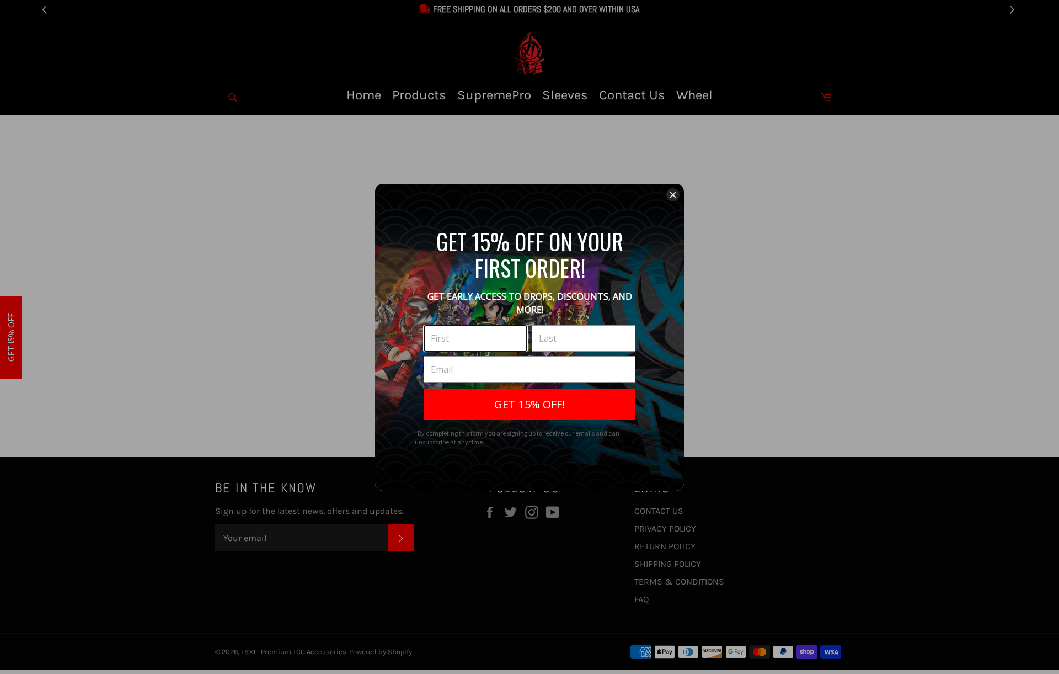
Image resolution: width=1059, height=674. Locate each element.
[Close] (673, 194)
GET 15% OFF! (529, 404)
